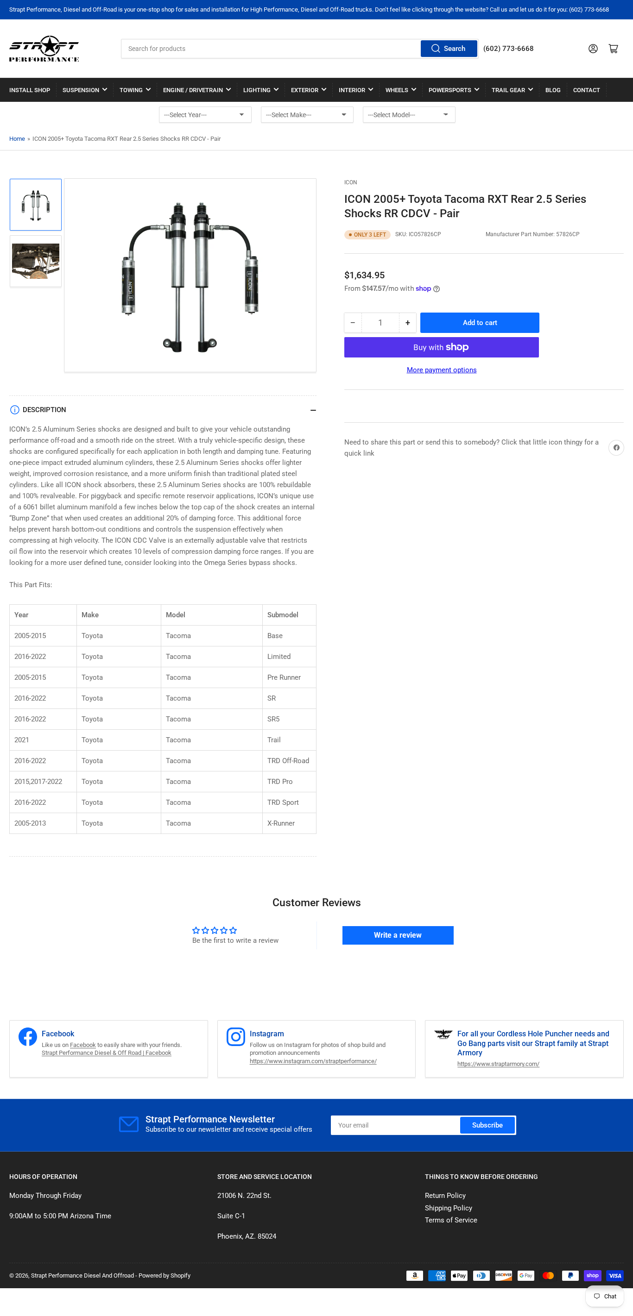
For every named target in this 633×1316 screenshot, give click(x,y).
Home (17, 138)
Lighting (257, 90)
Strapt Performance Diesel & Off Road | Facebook (106, 1052)
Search (454, 48)
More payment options (442, 370)
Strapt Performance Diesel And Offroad (82, 1275)
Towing (131, 90)
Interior (352, 90)
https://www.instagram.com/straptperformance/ (313, 1061)
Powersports (450, 90)
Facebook (83, 1044)
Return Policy (445, 1195)
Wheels (397, 90)
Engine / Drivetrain (193, 90)
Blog (553, 90)
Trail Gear (508, 90)
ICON (350, 182)
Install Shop (29, 90)
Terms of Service (451, 1220)
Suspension (81, 90)
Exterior (304, 90)
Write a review (398, 935)
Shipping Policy (448, 1208)
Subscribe (487, 1125)
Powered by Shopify (164, 1275)
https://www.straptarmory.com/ (498, 1063)
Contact (586, 90)
